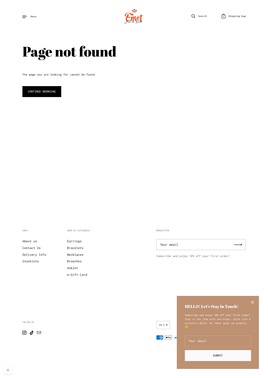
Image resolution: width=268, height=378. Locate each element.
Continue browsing (42, 91)
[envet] (134, 16)
